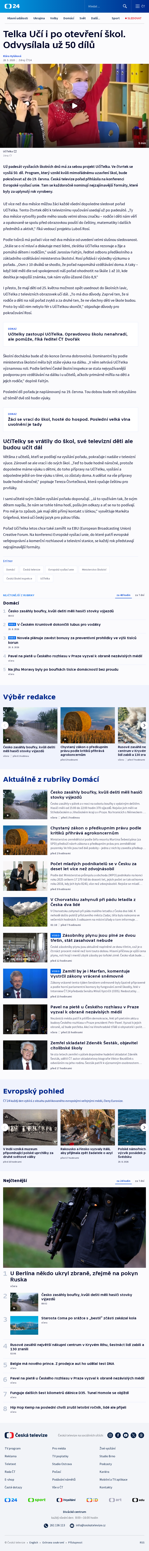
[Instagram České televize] (110, 1435)
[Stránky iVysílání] (66, 1499)
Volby (54, 18)
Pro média (59, 1448)
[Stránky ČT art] (115, 1499)
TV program (13, 1448)
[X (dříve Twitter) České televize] (133, 1435)
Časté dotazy (13, 1487)
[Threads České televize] (141, 1435)
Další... (95, 18)
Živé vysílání (107, 1448)
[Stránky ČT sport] (37, 1499)
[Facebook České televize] (118, 1435)
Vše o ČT (57, 1487)
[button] (74, 106)
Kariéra (104, 1472)
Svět (83, 18)
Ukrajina (39, 18)
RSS (142, 1542)
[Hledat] (125, 6)
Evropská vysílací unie (61, 569)
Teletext (10, 1464)
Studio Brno (107, 1456)
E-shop (9, 1479)
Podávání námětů (63, 1479)
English (33, 1542)
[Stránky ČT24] (11, 1499)
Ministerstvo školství (94, 569)
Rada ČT (10, 1472)
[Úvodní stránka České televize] (26, 1435)
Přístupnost (75, 1542)
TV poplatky (60, 1456)
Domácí (68, 18)
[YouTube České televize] (126, 1435)
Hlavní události (17, 18)
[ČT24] (12, 6)
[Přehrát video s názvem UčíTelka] (74, 106)
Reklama (10, 1456)
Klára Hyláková (12, 56)
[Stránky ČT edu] (138, 1499)
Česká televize (31, 569)
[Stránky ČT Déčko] (92, 1499)
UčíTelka (8, 151)
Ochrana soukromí (53, 1542)
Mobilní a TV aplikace (113, 1479)
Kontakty (106, 1487)
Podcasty (106, 1464)
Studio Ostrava (62, 1464)
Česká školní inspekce (19, 578)
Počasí (56, 1472)
